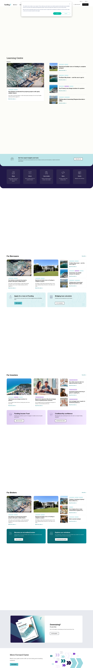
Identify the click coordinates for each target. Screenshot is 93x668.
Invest (21, 4)
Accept (57, 13)
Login (81, 1)
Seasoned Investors (39, 397)
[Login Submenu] (82, 1)
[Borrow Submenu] (17, 4)
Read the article (62, 79)
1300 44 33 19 (77, 4)
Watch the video (11, 99)
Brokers (15, 89)
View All (83, 256)
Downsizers (67, 97)
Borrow (15, 4)
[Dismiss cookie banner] (69, 4)
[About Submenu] (87, 1)
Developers (11, 89)
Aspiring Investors (73, 389)
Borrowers (61, 75)
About (86, 1)
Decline (66, 13)
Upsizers (66, 75)
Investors (67, 86)
